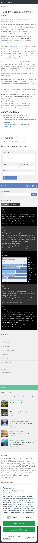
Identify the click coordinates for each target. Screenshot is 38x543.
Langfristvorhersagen (9, 350)
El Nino (29, 459)
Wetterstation (7, 362)
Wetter (26, 475)
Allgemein (5, 338)
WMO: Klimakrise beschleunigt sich (19, 433)
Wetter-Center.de (7, 2)
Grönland (13, 463)
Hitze (22, 463)
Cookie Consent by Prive (29, 538)
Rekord (3, 473)
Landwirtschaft (15, 468)
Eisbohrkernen (13, 46)
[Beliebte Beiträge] (14, 396)
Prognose (24, 471)
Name (5, 164)
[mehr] (23, 223)
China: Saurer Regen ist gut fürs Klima (15, 115)
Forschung (6, 342)
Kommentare (8, 142)
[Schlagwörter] (32, 396)
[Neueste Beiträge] (5, 396)
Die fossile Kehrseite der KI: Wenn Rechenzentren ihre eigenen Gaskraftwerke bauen (22, 423)
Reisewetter (6, 354)
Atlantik (13, 459)
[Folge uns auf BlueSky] (27, 186)
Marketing (28, 517)
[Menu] (36, 2)
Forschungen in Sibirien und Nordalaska (12, 27)
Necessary (14, 517)
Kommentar (6, 152)
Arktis (9, 459)
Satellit (8, 473)
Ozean (15, 470)
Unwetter (5, 358)
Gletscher (20, 461)
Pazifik (19, 470)
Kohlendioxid (5, 468)
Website (5, 170)
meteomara (7, 19)
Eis (26, 459)
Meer (21, 468)
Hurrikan (27, 463)
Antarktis (4, 459)
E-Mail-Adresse (24, 164)
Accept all (19, 529)
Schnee (13, 473)
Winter (13, 477)
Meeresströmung (6, 470)
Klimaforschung (6, 466)
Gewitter (13, 461)
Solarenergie (19, 473)
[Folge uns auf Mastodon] (30, 186)
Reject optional (19, 523)
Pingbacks (20, 142)
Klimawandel (6, 346)
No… (3, 209)
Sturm (30, 473)
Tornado (3, 475)
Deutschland (20, 459)
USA (14, 475)
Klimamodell (15, 466)
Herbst (19, 463)
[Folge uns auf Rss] (36, 186)
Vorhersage (19, 475)
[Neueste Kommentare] (23, 396)
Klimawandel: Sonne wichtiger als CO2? (16, 117)
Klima (32, 463)
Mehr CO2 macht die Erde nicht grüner (20, 403)
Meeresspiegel (27, 468)
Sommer (25, 473)
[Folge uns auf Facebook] (33, 186)
